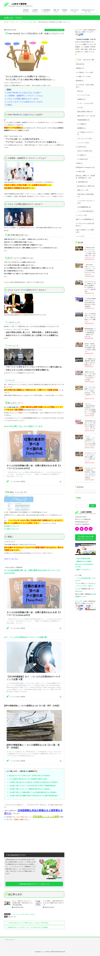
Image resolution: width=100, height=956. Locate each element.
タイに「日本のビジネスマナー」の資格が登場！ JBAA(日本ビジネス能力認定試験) (22, 902)
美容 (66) (80, 91)
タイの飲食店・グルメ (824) (84, 72)
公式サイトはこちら (11, 559)
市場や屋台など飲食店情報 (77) (85, 195)
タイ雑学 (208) (80, 171)
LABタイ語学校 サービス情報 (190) (85, 231)
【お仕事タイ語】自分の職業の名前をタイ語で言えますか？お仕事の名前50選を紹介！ (34, 795)
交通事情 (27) (81, 99)
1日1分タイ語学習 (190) (84, 151)
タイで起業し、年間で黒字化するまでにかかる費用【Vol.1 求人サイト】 (53, 902)
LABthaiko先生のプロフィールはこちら (34, 884)
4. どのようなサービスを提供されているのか (24, 102)
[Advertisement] (34, 836)
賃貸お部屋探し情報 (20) (84, 111)
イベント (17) (80, 236)
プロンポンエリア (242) (84, 138)
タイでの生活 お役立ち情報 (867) (85, 86)
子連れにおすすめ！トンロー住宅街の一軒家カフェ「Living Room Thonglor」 (90, 375)
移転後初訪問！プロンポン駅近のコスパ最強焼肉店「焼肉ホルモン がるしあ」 (90, 332)
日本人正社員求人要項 (83, 558)
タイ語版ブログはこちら (11, 529)
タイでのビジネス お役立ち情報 (54, 30)
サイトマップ (10, 939)
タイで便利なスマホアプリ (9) (85, 133)
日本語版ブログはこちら (11, 526)
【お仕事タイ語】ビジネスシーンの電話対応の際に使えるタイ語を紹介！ (30, 789)
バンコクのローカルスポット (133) (86, 202)
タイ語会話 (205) (82, 159)
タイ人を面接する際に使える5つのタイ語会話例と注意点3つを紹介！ (29, 779)
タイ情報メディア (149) (83, 76)
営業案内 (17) (80, 68)
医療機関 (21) (81, 128)
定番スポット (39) (82, 190)
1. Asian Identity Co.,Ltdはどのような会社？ (23, 93)
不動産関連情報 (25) (83, 120)
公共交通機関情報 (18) (84, 207)
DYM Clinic (78, 591)
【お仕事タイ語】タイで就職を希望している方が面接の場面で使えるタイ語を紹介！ (33, 792)
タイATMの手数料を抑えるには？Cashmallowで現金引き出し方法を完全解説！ (90, 302)
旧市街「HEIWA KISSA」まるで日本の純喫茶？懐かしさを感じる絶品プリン (90, 347)
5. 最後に (9, 105)
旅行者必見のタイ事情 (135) (86, 186)
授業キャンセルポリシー (84, 569)
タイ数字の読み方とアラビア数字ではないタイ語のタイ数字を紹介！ (29, 923)
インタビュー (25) (81, 215)
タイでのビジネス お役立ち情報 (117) (85, 224)
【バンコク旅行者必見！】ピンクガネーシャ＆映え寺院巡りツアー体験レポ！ (90, 317)
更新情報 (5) (79, 80)
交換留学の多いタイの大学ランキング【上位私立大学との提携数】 (28, 927)
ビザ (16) (80, 107)
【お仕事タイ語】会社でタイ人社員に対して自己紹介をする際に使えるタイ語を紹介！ (34, 782)
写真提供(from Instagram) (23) (85, 167)
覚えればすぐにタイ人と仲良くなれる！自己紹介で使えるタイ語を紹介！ (30, 775)
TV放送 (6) (79, 163)
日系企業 (32, 914)
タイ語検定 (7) (81, 155)
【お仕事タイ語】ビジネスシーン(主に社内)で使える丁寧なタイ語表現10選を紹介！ (33, 785)
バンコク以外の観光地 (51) (85, 211)
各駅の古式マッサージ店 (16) (86, 116)
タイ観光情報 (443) (82, 182)
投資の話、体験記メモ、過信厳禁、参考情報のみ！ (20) (85, 177)
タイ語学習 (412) (81, 147)
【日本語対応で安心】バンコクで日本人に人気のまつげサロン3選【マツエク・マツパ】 (90, 425)
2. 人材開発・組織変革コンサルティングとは (24, 96)
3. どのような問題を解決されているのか (22, 99)
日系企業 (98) (80, 64)
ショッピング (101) (83, 142)
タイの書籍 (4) (81, 124)
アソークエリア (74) (83, 95)
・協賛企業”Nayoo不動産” (83, 561)
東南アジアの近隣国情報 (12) (85, 219)
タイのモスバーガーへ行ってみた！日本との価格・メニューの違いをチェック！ (90, 457)
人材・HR (13, 917)
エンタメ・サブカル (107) (85, 103)
